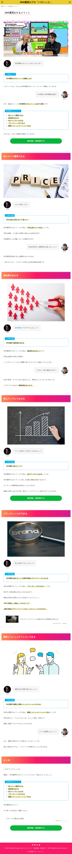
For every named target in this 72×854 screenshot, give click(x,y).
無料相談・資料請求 (39, 848)
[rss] (37, 845)
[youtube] (35, 845)
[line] (32, 845)
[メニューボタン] (70, 2)
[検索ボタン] (2, 2)
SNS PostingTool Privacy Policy (14, 848)
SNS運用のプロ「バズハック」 (36, 2)
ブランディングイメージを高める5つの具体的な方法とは (39, 619)
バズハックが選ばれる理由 (15, 818)
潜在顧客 (18, 328)
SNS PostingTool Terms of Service (56, 848)
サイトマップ (28, 848)
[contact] (39, 845)
